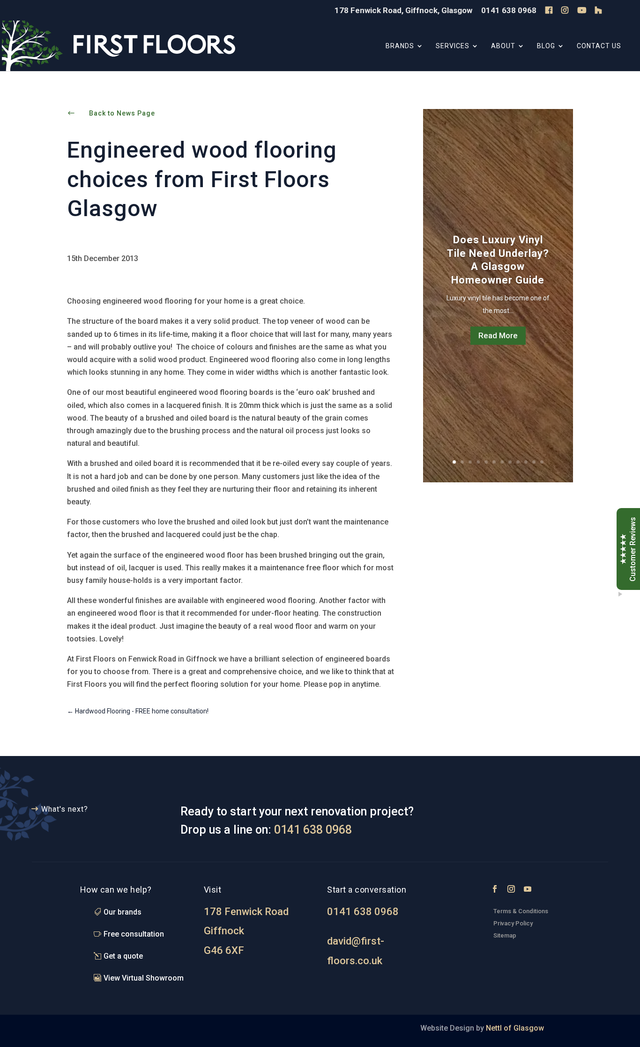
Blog (546, 46)
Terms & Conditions (520, 911)
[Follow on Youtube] (527, 888)
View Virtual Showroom (144, 978)
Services (452, 46)
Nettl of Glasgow (514, 1028)
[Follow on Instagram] (511, 888)
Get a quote (123, 956)
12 (541, 462)
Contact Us (599, 46)
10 (526, 462)
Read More (498, 335)
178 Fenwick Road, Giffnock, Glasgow (403, 11)
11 (534, 462)
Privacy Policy (513, 923)
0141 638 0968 (508, 11)
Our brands (122, 912)
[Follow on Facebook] (494, 888)
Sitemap (504, 935)
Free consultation (134, 934)
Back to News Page (122, 113)
